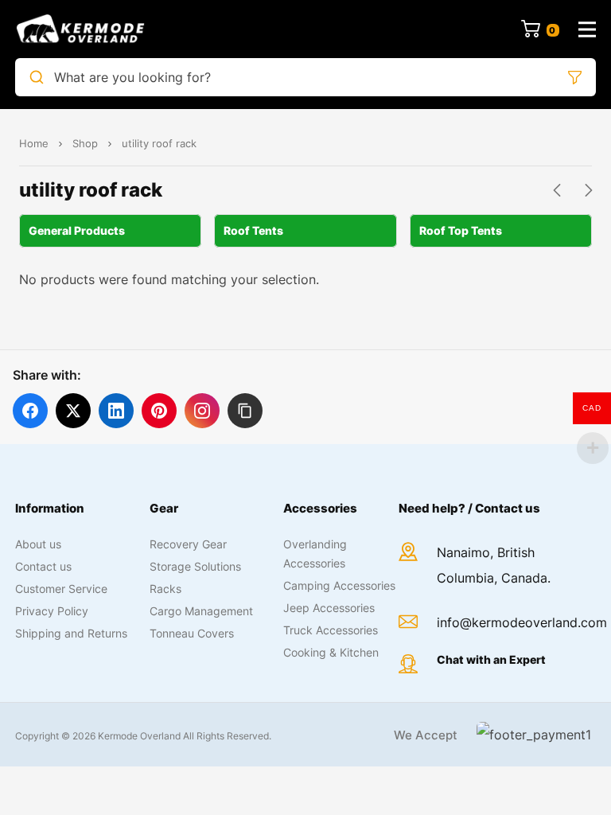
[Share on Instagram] (202, 410)
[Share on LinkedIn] (116, 410)
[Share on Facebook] (30, 410)
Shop (85, 143)
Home (34, 143)
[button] (245, 410)
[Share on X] (73, 410)
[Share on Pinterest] (159, 410)
